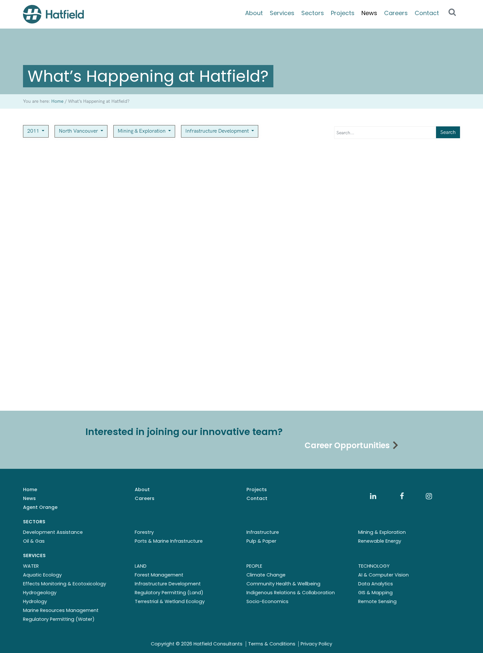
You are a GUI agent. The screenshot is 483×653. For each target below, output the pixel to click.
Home (30, 489)
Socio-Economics (267, 601)
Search (448, 132)
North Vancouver (79, 131)
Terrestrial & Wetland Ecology (170, 601)
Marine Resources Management (61, 610)
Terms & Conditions (271, 644)
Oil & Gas (34, 541)
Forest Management (159, 575)
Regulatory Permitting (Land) (169, 592)
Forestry (144, 532)
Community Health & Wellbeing (283, 583)
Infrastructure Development (217, 131)
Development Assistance (53, 532)
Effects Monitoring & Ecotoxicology (64, 583)
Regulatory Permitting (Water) (59, 619)
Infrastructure (262, 532)
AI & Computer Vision (383, 575)
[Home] (53, 14)
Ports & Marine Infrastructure (169, 541)
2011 (33, 131)
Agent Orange (40, 507)
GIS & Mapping (375, 592)
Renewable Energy (379, 541)
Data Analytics (375, 583)
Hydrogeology (40, 592)
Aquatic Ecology (42, 575)
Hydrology (35, 601)
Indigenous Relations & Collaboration (290, 592)
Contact (427, 13)
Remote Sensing (377, 601)
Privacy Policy (316, 644)
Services (282, 13)
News (369, 13)
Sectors (312, 13)
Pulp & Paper (261, 541)
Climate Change (266, 575)
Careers (396, 13)
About (254, 13)
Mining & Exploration (142, 131)
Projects (343, 13)
